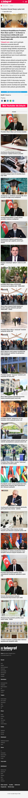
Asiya (2, 718)
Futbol (2, 758)
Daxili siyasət (3, 672)
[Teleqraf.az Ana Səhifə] (6, 1)
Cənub (2, 779)
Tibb (2, 704)
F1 (1, 751)
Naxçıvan (3, 780)
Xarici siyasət (3, 670)
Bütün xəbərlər (4, 784)
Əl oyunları (3, 756)
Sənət (2, 744)
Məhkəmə (3, 730)
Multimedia (17, 784)
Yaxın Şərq (3, 720)
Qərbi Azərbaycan (4, 667)
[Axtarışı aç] (23, 1)
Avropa (2, 721)
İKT (1, 688)
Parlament (3, 669)
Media (2, 706)
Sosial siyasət (3, 698)
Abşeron (2, 775)
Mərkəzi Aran (3, 769)
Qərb (2, 777)
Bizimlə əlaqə (11, 786)
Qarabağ (2, 674)
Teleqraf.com (5, 42)
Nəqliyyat (3, 690)
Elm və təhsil (3, 700)
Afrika (2, 714)
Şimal (2, 773)
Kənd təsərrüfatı (4, 683)
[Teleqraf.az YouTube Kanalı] (14, 105)
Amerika (2, 716)
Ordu (2, 663)
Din (1, 707)
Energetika (3, 684)
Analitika (2, 676)
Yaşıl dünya (3, 702)
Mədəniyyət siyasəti (5, 740)
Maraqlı (2, 734)
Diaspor (2, 665)
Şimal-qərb (3, 771)
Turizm (2, 692)
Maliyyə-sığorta (4, 686)
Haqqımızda (3, 786)
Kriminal (2, 732)
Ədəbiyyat (3, 742)
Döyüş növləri (3, 754)
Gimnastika (3, 752)
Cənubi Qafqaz (4, 723)
